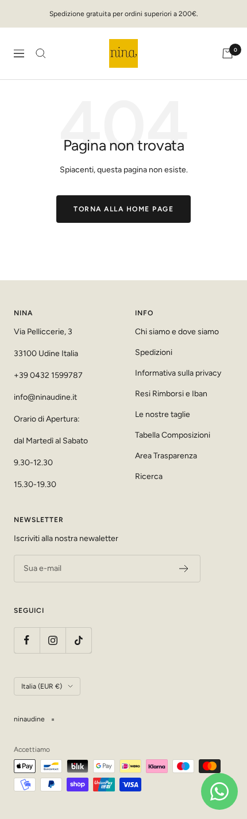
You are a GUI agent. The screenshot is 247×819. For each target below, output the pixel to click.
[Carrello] (227, 53)
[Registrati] (184, 569)
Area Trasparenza (166, 456)
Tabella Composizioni (172, 435)
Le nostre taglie (162, 414)
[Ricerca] (41, 53)
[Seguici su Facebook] (27, 640)
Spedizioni (153, 352)
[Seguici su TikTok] (78, 640)
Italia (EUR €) (41, 686)
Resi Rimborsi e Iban (171, 394)
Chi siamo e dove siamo (177, 332)
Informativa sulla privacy (178, 373)
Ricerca (149, 476)
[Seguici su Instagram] (52, 640)
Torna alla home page (123, 209)
